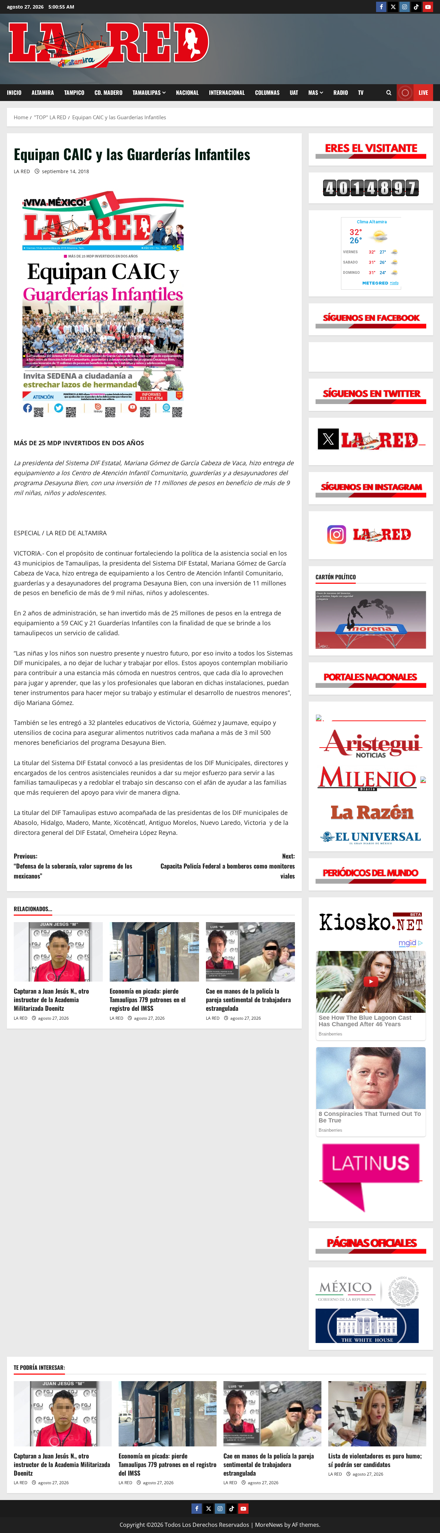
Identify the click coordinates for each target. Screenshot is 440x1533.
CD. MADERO (108, 92)
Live (423, 92)
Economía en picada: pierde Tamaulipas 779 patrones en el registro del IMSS (148, 999)
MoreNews (269, 1525)
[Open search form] (389, 92)
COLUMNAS (267, 92)
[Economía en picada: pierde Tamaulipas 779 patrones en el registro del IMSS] (154, 952)
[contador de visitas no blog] (371, 187)
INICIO (14, 92)
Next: (228, 865)
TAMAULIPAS (147, 92)
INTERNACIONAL (227, 92)
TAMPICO (74, 92)
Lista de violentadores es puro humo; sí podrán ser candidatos (375, 1460)
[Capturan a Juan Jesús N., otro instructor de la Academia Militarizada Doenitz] (58, 952)
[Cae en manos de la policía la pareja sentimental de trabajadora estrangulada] (250, 952)
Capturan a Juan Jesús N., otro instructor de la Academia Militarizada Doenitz (51, 999)
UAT (294, 92)
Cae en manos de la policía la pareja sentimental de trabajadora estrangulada (248, 999)
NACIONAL (187, 92)
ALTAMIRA (43, 92)
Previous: (73, 865)
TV (360, 92)
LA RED (22, 171)
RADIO (340, 92)
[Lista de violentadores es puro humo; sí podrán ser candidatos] (377, 1413)
